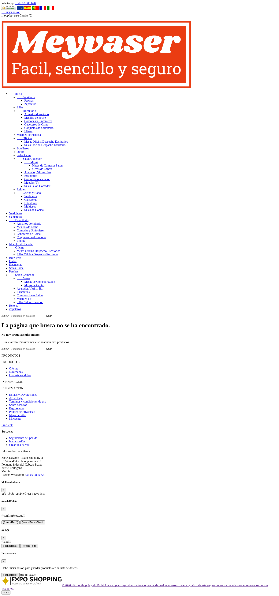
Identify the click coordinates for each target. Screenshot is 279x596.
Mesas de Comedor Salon (47, 165)
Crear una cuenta (19, 444)
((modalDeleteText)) (32, 522)
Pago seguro (16, 408)
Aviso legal (16, 398)
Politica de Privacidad (22, 411)
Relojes (21, 189)
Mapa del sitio (17, 415)
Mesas (31, 162)
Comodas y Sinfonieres (38, 121)
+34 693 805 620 (25, 3)
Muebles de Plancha (29, 134)
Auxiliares (26, 97)
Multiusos (30, 206)
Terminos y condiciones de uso (27, 401)
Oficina (24, 138)
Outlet (20, 151)
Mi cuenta (15, 418)
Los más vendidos (20, 375)
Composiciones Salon (37, 179)
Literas (28, 131)
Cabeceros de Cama (36, 124)
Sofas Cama (24, 155)
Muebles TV (31, 182)
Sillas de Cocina (34, 210)
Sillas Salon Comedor (37, 186)
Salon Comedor (29, 158)
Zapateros (30, 104)
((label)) (6, 541)
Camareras (30, 199)
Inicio (15, 93)
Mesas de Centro (42, 169)
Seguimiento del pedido (23, 438)
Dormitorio (26, 110)
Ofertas (13, 368)
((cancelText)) (10, 522)
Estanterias (30, 175)
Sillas (20, 107)
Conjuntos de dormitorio (39, 127)
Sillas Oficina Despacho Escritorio (44, 145)
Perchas (29, 100)
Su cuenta (7, 425)
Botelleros (23, 148)
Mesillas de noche (35, 117)
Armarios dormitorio (36, 114)
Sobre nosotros (18, 405)
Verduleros (30, 196)
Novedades (16, 371)
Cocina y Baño (29, 192)
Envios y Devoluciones (23, 394)
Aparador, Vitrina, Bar (37, 172)
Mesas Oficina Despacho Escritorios (46, 141)
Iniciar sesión (17, 441)
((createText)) (29, 545)
